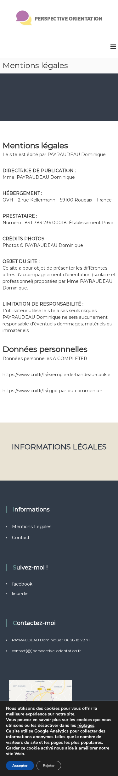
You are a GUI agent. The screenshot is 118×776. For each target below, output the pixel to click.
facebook (22, 584)
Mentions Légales (31, 526)
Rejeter (49, 765)
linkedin (20, 594)
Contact (21, 537)
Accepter (20, 765)
